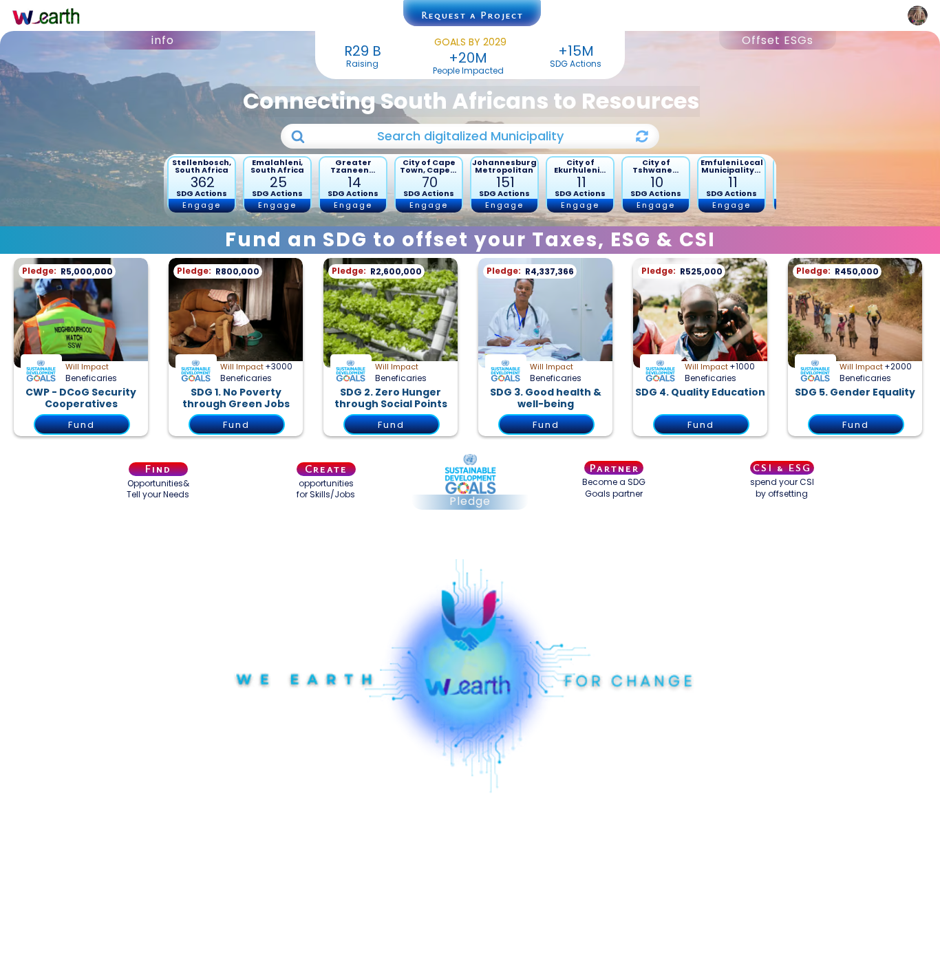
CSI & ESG (782, 467)
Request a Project (472, 14)
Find (158, 469)
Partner (614, 468)
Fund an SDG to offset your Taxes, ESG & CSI (470, 239)
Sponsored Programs (470, 540)
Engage (201, 204)
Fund (81, 424)
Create (326, 469)
